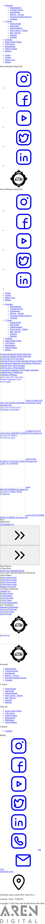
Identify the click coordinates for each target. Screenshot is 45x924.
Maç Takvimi (15, 33)
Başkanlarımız (15, 8)
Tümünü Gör (5, 591)
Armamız (13, 19)
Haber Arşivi (10, 60)
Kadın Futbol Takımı (13, 42)
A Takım (8, 21)
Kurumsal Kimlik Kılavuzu (21, 17)
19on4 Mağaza (11, 722)
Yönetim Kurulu (16, 10)
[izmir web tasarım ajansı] (19, 923)
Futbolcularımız (16, 28)
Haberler (13, 37)
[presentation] (20, 535)
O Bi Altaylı (10, 44)
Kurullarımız (15, 12)
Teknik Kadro (15, 24)
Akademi (8, 39)
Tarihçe (8, 55)
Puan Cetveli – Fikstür (19, 30)
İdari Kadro (14, 26)
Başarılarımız (10, 46)
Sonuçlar (13, 35)
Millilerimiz (9, 720)
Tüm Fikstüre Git (7, 524)
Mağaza (8, 51)
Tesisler (8, 57)
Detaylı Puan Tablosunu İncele (12, 571)
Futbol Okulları (11, 49)
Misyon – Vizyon (17, 14)
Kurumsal (9, 5)
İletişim (8, 62)
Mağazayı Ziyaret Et (8, 587)
